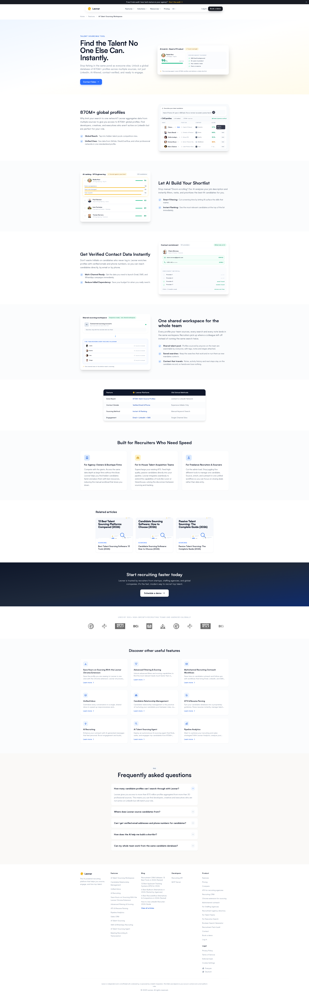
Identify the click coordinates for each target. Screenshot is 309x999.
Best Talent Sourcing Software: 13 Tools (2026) (114, 547)
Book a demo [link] (215, 9)
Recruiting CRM (208, 894)
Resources (154, 9)
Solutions (141, 9)
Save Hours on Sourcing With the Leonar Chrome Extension (102, 671)
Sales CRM (115, 916)
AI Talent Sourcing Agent (145, 729)
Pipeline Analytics (192, 729)
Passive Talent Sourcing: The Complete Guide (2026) (192, 547)
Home (82, 16)
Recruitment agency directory (213, 911)
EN (173, 9)
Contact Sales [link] (89, 82)
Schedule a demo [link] (153, 593)
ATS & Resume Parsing (194, 701)
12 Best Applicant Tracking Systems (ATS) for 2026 (151, 885)
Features (128, 9)
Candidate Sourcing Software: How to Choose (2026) (152, 547)
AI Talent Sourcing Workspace (122, 878)
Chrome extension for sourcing (214, 898)
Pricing (167, 9)
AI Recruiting (89, 729)
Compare (206, 886)
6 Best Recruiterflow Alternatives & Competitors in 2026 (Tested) (154, 897)
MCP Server (176, 882)
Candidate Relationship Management (151, 701)
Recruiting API (177, 878)
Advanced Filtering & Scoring (147, 670)
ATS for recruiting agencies (212, 890)
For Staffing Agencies (210, 907)
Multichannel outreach (211, 902)
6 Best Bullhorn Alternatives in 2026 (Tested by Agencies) (153, 891)
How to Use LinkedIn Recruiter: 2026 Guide (153, 903)
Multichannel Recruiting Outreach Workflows (200, 671)
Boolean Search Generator (212, 923)
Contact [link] (205, 931)
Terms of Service (208, 955)
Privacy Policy (207, 951)
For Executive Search (210, 919)
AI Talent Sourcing (118, 921)
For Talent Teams (208, 915)
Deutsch (208, 972)
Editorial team (207, 959)
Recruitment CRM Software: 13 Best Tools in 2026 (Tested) (153, 878)
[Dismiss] (306, 2)
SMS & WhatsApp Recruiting (122, 925)
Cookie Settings (208, 963)
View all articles (147, 908)
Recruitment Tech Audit (211, 927)
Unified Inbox (89, 701)
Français (208, 968)
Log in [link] (204, 9)
